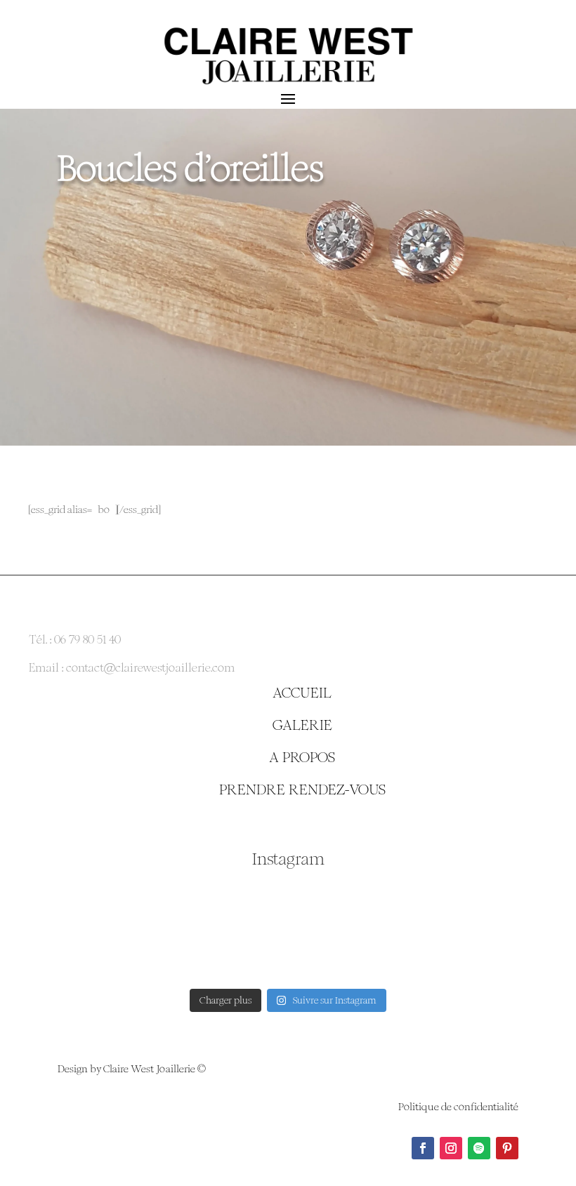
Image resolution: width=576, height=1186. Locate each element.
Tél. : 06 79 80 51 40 (75, 639)
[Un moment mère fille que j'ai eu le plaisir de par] (113, 930)
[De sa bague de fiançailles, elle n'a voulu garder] (288, 930)
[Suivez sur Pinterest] (507, 1148)
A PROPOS (302, 757)
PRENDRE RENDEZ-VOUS (302, 789)
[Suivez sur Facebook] (423, 1148)
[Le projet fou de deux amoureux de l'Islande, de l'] (463, 930)
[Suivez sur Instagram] (451, 1148)
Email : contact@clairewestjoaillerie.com (132, 667)
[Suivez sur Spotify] (479, 1148)
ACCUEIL (302, 692)
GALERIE (302, 725)
